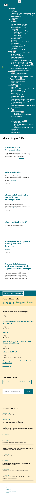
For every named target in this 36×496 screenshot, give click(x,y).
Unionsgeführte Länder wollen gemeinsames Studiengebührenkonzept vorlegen (18, 266)
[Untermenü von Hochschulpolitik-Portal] (25, 121)
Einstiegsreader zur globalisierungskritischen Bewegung (17, 243)
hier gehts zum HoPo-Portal (13, 293)
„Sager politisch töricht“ (16, 222)
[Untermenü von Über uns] (14, 20)
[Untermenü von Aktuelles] (14, 8)
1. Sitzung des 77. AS (10, 352)
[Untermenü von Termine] (13, 72)
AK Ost (5, 332)
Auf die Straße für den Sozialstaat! (10, 436)
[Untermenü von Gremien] (17, 29)
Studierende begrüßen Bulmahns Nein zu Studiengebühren (17, 197)
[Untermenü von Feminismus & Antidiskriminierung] (32, 64)
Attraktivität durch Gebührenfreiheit (13, 148)
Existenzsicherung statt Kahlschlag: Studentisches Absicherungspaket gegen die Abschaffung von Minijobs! (18, 449)
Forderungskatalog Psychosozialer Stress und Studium (15, 470)
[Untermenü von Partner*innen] (17, 86)
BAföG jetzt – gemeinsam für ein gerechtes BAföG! (14, 442)
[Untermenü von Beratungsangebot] (22, 112)
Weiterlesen (21, 158)
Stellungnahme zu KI (7, 455)
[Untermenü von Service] (13, 110)
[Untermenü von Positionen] (14, 51)
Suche (28, 391)
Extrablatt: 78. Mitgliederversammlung (12, 414)
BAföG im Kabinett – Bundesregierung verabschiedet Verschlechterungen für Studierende (18, 429)
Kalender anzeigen (7, 366)
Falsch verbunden (13, 172)
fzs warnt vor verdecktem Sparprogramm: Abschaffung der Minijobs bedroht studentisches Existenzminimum (18, 421)
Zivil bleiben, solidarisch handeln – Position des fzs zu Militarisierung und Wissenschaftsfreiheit (18, 477)
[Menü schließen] (6, 5)
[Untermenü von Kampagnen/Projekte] (21, 78)
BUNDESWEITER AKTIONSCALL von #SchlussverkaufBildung (17, 342)
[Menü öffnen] (19, 1)
